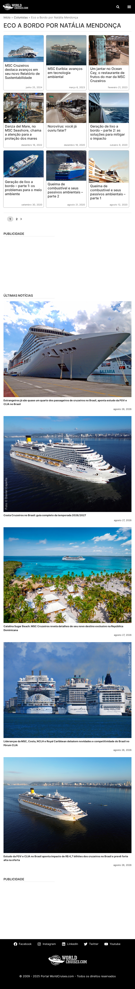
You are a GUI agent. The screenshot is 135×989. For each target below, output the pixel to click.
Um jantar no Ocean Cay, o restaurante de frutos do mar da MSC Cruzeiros (107, 75)
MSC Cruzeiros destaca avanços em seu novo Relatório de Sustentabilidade (22, 71)
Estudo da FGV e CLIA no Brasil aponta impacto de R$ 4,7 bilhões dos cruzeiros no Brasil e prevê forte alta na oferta (66, 858)
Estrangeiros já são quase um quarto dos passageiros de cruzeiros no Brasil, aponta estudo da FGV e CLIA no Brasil (65, 402)
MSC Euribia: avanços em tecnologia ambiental (65, 73)
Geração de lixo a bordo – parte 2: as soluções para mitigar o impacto (107, 132)
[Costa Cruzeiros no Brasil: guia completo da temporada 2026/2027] (67, 464)
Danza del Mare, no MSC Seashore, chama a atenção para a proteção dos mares (23, 132)
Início (7, 17)
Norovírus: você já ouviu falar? (62, 128)
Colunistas (21, 17)
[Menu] (129, 6)
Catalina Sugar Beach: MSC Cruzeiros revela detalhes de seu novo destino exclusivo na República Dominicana (63, 628)
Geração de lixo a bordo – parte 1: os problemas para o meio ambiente (23, 188)
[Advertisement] (67, 263)
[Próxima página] (20, 219)
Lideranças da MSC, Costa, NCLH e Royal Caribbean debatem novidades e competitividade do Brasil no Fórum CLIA (66, 743)
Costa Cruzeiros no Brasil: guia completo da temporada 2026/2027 (45, 515)
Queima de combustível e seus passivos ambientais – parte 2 (65, 190)
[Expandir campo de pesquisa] (118, 7)
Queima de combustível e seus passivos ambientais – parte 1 (108, 192)
